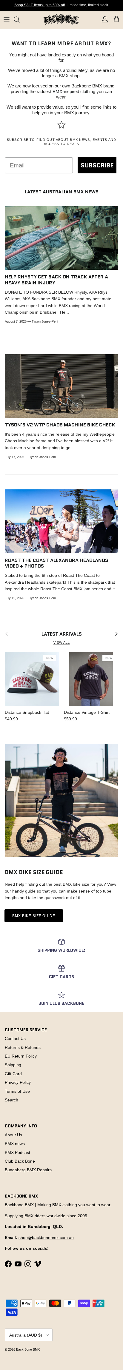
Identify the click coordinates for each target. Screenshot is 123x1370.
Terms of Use (17, 1091)
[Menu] (6, 19)
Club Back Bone (20, 1161)
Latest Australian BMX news (62, 191)
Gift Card (13, 1073)
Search (11, 1100)
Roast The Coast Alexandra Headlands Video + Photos (56, 563)
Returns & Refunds (23, 1047)
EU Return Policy (21, 1056)
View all (61, 642)
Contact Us (15, 1038)
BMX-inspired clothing (74, 91)
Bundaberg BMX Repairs (28, 1169)
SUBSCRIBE (97, 165)
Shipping (13, 1064)
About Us (13, 1134)
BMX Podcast (17, 1152)
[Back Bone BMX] (61, 19)
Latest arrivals (61, 634)
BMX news (15, 1143)
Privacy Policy (18, 1082)
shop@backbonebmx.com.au (46, 1237)
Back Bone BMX (28, 1349)
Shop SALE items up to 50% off (39, 5)
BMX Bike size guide (33, 916)
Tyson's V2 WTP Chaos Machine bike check (60, 424)
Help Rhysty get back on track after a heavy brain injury (56, 279)
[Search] (19, 19)
